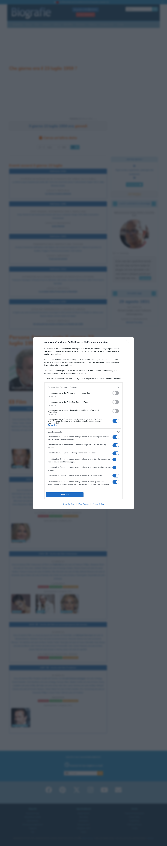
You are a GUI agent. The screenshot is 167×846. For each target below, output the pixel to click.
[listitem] (83, 387)
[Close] (128, 342)
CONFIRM (65, 495)
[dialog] (83, 423)
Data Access (83, 504)
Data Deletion (68, 504)
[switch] (115, 393)
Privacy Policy (98, 504)
